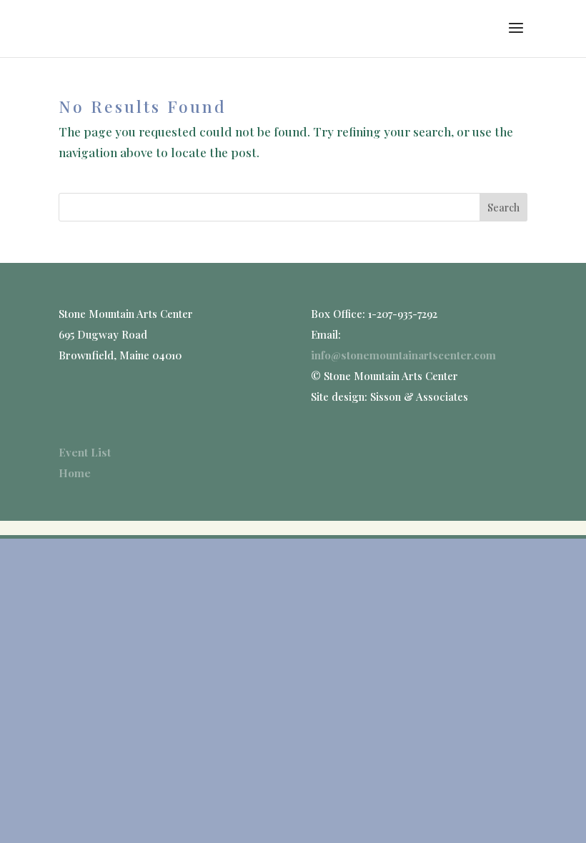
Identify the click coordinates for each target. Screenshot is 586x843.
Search (503, 207)
